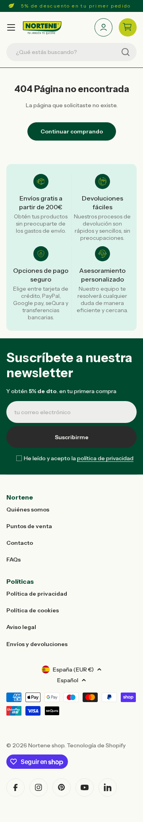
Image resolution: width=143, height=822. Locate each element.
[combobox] (71, 52)
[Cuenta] (103, 27)
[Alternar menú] (11, 27)
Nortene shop (46, 745)
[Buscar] (125, 52)
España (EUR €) (73, 669)
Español (67, 680)
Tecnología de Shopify (96, 745)
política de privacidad (105, 458)
